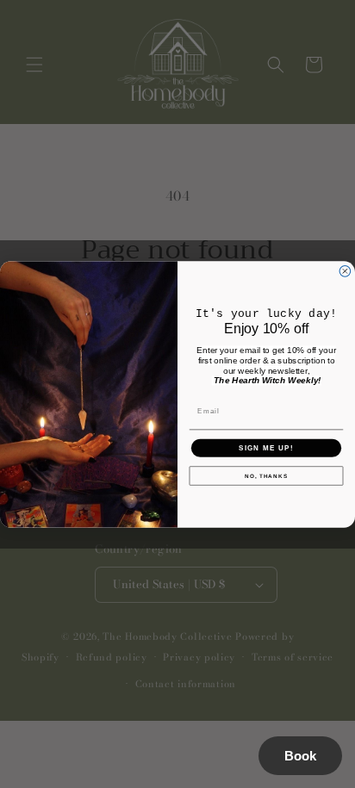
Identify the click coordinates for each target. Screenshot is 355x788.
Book (300, 755)
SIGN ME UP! (266, 447)
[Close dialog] (345, 270)
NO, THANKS (266, 475)
